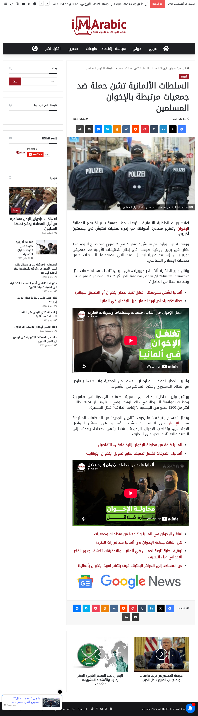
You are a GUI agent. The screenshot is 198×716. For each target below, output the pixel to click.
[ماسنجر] (98, 129)
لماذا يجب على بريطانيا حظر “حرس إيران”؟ (37, 299)
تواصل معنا (38, 709)
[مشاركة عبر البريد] (89, 129)
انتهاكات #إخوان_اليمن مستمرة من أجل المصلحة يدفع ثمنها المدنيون (33, 223)
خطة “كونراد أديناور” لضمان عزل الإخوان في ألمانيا (141, 300)
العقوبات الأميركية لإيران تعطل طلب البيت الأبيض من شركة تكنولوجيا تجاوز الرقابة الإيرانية (35, 268)
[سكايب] (108, 129)
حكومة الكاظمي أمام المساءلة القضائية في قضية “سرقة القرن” (33, 285)
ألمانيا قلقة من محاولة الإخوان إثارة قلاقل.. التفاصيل (140, 444)
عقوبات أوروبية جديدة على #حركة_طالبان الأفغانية (24, 248)
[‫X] (173, 129)
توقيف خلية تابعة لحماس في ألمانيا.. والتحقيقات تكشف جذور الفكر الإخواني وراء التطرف (128, 553)
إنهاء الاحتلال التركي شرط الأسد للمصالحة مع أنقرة (38, 314)
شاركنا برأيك (22, 709)
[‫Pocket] (96, 608)
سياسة (120, 48)
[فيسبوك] (182, 129)
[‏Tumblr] (154, 129)
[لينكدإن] (163, 129)
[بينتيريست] (145, 129)
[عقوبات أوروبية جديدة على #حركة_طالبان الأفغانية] (46, 247)
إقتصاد (107, 48)
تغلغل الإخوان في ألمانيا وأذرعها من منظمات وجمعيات (138, 534)
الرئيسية (182, 68)
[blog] (99, 25)
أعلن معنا (9, 709)
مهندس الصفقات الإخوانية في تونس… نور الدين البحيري (33, 339)
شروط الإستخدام (56, 709)
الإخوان (173, 423)
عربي (153, 48)
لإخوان (183, 228)
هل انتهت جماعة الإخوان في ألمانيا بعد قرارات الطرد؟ (139, 542)
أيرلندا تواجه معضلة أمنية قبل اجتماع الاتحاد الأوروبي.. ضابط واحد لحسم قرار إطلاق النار (92, 4)
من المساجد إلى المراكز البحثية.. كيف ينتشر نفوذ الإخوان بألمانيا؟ (130, 565)
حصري (73, 48)
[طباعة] (80, 129)
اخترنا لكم (53, 48)
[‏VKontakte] (126, 129)
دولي (136, 48)
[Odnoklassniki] (117, 129)
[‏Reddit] (135, 129)
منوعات (91, 48)
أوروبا (164, 68)
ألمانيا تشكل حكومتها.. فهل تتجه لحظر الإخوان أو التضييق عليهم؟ (128, 292)
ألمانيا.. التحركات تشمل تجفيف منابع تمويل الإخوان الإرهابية (134, 453)
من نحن (71, 709)
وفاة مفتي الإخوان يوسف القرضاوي (36, 326)
